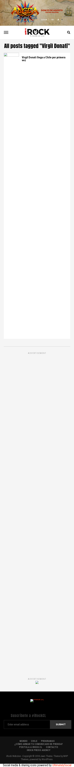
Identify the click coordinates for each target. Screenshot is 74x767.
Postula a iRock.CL (30, 747)
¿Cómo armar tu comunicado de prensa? (38, 744)
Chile (34, 741)
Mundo (23, 741)
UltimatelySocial (61, 765)
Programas (48, 741)
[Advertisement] (37, 511)
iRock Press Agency (38, 750)
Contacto (52, 747)
